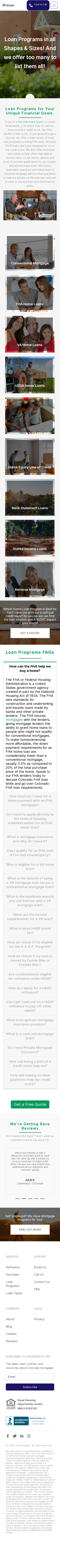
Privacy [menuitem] (39, 1321)
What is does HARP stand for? (30, 930)
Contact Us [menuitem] (42, 1284)
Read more (30, 463)
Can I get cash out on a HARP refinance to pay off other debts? (30, 1006)
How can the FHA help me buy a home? (30, 668)
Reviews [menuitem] (12, 1343)
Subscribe (30, 1389)
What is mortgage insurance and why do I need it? (30, 839)
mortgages (14, 720)
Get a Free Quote (30, 1104)
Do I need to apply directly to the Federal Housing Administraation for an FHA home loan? (30, 820)
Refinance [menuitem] (13, 1269)
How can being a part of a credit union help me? (30, 1063)
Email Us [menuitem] (40, 1269)
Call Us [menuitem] (39, 1277)
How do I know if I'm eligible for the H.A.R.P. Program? (30, 944)
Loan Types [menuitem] (14, 1295)
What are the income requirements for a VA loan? (30, 917)
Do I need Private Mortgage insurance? (30, 1050)
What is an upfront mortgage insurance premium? (30, 1022)
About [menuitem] (10, 1321)
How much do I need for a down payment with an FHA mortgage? (30, 800)
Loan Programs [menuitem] (12, 1286)
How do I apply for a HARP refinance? (30, 990)
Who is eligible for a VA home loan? (30, 867)
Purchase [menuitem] (12, 1277)
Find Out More (30, 1232)
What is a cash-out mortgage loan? (30, 1036)
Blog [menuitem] (9, 1329)
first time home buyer (30, 121)
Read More (30, 263)
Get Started (30, 633)
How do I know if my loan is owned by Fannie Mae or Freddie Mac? (30, 960)
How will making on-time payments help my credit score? (30, 1079)
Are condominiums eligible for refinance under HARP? (30, 976)
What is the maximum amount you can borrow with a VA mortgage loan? (30, 900)
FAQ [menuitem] (37, 1291)
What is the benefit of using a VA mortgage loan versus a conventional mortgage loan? (30, 882)
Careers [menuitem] (11, 1336)
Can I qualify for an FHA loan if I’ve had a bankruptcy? (30, 853)
